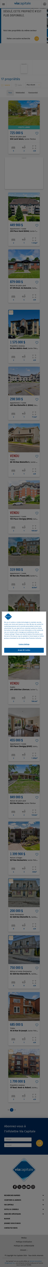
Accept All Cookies (24, 650)
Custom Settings (24, 644)
